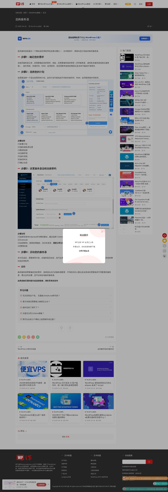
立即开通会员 (84, 251)
